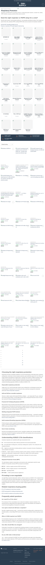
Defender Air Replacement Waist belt (22, 268)
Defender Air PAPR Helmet (6, 243)
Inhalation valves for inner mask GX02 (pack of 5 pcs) (7, 344)
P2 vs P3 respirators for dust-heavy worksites (11, 489)
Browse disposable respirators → (13, 390)
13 (22, 364)
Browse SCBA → (13, 426)
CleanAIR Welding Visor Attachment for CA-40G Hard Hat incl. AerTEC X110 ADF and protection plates (7, 194)
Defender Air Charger (5, 219)
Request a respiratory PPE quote (8, 25)
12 (22, 362)
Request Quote (27, 553)
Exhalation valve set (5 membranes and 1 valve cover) (22, 294)
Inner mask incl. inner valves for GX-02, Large (22, 344)
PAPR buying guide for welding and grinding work (12, 491)
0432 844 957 (4, 24)
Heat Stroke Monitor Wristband (21, 318)
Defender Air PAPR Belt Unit (35, 219)
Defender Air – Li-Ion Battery (21, 193)
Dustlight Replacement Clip (6, 293)
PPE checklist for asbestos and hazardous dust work (13, 493)
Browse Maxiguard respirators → (15, 399)
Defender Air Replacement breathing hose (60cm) (37, 244)
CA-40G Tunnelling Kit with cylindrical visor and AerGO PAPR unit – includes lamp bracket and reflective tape (22, 168)
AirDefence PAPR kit (4, 166)
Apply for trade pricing (19, 25)
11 (22, 360)
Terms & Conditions (32, 561)
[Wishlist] (13, 149)
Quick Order (27, 552)
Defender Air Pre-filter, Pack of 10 (22, 243)
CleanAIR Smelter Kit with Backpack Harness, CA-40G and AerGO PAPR (37, 167)
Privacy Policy (25, 561)
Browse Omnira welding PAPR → (9, 417)
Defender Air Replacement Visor (7, 268)
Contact (26, 557)
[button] (1, 4)
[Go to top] (42, 563)
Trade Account (27, 555)
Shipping (11, 561)
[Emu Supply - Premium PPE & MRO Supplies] (22, 7)
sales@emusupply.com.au (12, 24)
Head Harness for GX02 (5, 318)
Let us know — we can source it (37, 551)
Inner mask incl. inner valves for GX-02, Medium (37, 344)
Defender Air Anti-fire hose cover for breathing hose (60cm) (37, 194)
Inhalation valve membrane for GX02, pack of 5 (36, 319)
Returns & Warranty (18, 561)
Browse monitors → (12, 434)
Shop (2, 8)
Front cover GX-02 (33, 293)
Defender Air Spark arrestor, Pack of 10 (37, 269)
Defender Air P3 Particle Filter (21, 219)
